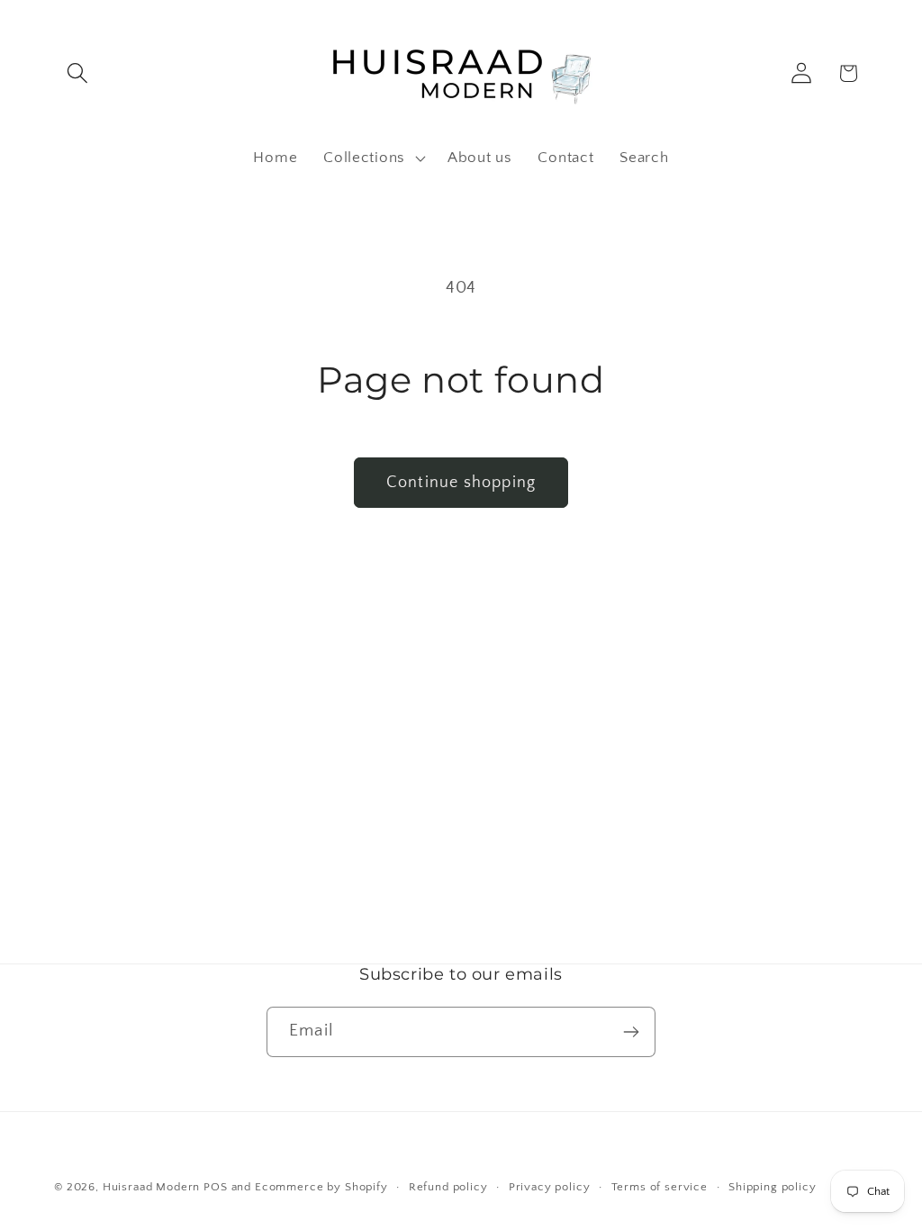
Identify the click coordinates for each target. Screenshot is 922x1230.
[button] (78, 73)
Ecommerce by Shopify (321, 1186)
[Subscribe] (631, 1032)
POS (215, 1186)
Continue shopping (461, 483)
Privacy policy (550, 1186)
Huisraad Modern (152, 1186)
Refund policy (448, 1186)
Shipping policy (772, 1186)
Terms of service (659, 1186)
